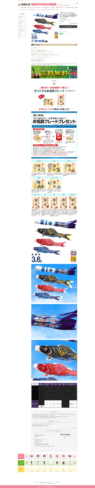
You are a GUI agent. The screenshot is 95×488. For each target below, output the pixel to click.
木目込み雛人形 (46, 7)
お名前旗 (52, 7)
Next (74, 456)
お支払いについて (52, 482)
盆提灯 (72, 7)
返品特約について (62, 29)
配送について (58, 482)
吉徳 (65, 5)
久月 (61, 5)
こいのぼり (22, 9)
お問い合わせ (53, 483)
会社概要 (49, 483)
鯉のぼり (68, 5)
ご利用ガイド (37, 482)
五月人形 (34, 7)
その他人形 (68, 7)
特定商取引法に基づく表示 (44, 482)
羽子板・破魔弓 (24, 7)
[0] (76, 4)
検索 (71, 4)
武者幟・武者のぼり (60, 7)
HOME (19, 9)
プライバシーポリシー (43, 483)
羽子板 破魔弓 (21, 16)
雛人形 (30, 7)
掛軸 (76, 7)
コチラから (40, 60)
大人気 (59, 5)
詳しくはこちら (74, 427)
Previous (27, 456)
